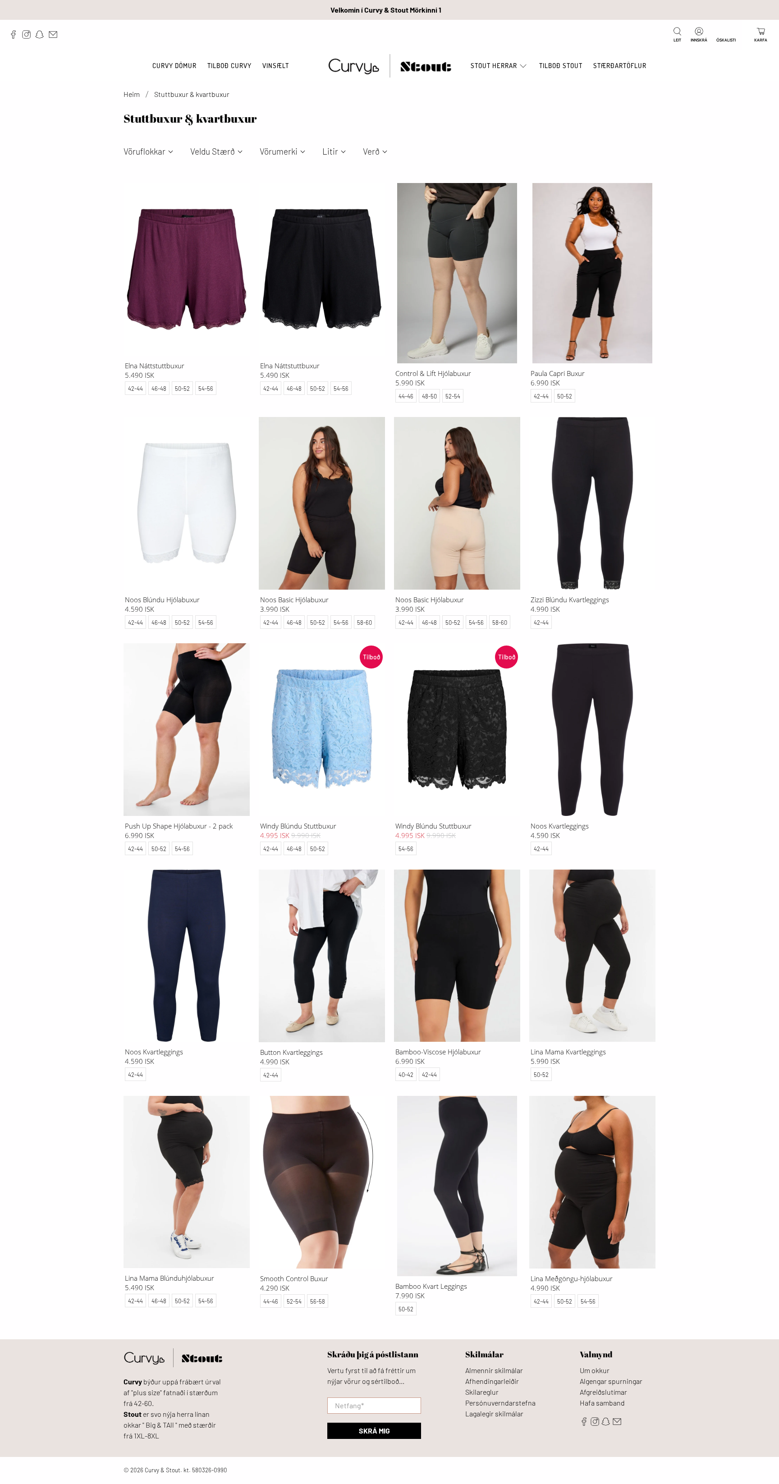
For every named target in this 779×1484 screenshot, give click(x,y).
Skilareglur (482, 1392)
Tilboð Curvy (229, 65)
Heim (132, 94)
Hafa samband (602, 1402)
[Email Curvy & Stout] (55, 36)
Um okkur (594, 1370)
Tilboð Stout (560, 65)
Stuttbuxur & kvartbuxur (191, 94)
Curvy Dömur (174, 65)
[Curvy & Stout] (390, 66)
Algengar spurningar (611, 1381)
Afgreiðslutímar (603, 1392)
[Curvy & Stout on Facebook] (15, 36)
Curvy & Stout (162, 1470)
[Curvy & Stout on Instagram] (28, 36)
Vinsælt (275, 65)
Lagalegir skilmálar (494, 1413)
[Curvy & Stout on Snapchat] (41, 36)
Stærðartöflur (619, 65)
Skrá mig (374, 1430)
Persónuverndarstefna (500, 1402)
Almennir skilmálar (494, 1370)
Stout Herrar (494, 65)
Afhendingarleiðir (492, 1381)
